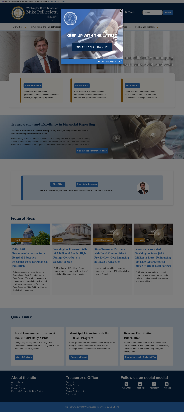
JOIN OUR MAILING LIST (92, 47)
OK (119, 62)
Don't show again (108, 62)
